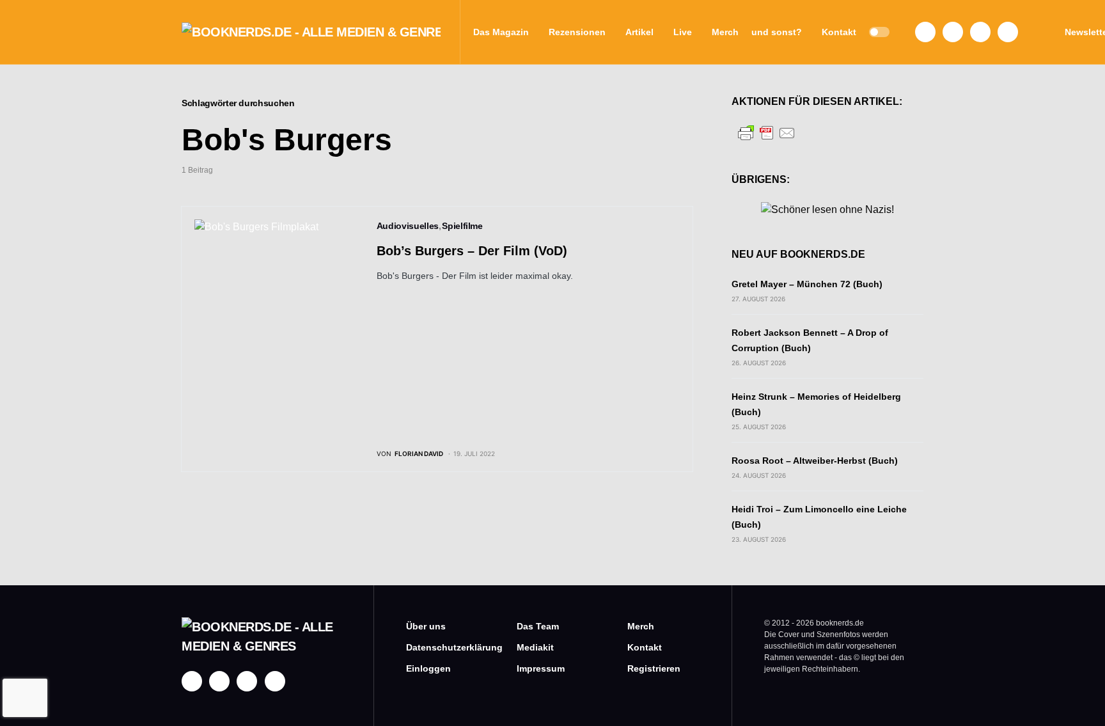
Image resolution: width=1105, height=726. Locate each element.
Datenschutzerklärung (442, 647)
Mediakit (535, 647)
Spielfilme (462, 226)
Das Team (538, 626)
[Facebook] (925, 32)
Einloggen (428, 668)
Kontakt (644, 647)
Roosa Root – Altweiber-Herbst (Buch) (815, 460)
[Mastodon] (980, 32)
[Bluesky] (1008, 32)
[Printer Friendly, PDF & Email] (767, 132)
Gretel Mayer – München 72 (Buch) (807, 284)
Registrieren (653, 668)
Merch (640, 626)
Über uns (426, 626)
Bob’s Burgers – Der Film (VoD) (472, 251)
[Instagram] (953, 32)
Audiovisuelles (408, 226)
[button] (879, 32)
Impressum (541, 668)
